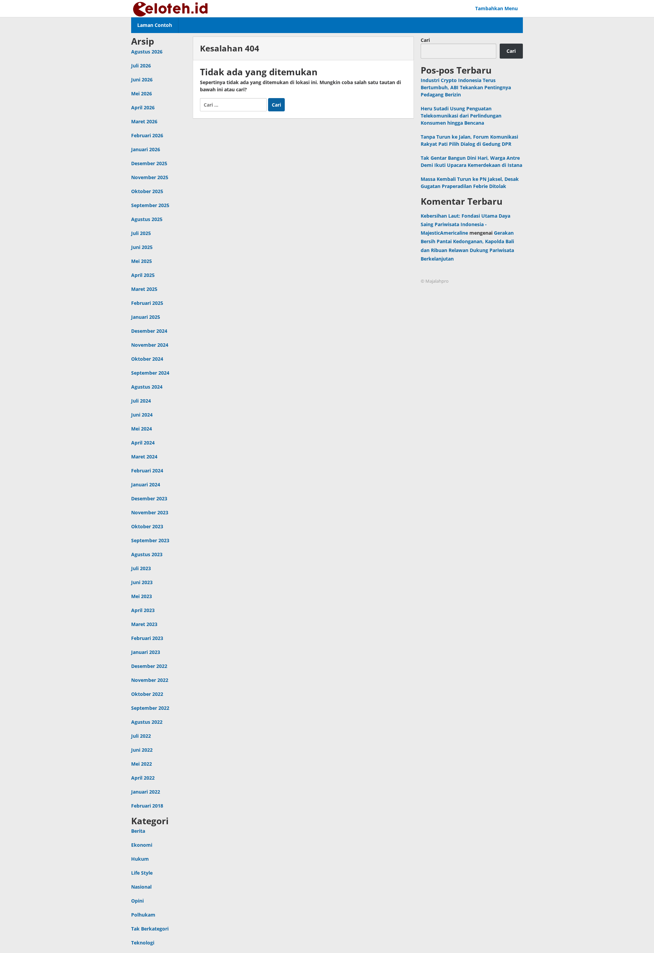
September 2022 (150, 708)
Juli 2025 (141, 233)
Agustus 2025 (146, 219)
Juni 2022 (142, 750)
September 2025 (150, 205)
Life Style (142, 873)
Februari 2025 (147, 303)
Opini (137, 900)
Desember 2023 (149, 498)
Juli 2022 (141, 736)
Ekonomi (141, 845)
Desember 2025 (149, 163)
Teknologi (142, 942)
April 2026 (143, 107)
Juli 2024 (141, 400)
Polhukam (143, 914)
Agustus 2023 (146, 554)
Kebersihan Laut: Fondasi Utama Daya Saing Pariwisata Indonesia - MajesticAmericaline (465, 224)
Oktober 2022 (147, 694)
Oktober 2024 (147, 359)
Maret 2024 (144, 456)
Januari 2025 (145, 317)
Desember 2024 (149, 331)
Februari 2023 (147, 638)
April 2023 (143, 610)
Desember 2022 (149, 666)
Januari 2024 (145, 484)
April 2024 (143, 442)
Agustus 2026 (146, 51)
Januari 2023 (145, 652)
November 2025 (149, 177)
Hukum (140, 859)
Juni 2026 (142, 79)
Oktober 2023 (147, 526)
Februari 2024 (147, 470)
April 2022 (143, 778)
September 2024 (150, 373)
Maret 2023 (144, 624)
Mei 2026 (141, 93)
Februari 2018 (147, 805)
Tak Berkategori (150, 928)
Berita (138, 831)
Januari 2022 (145, 791)
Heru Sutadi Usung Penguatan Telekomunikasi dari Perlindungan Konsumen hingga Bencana (461, 115)
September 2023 (150, 540)
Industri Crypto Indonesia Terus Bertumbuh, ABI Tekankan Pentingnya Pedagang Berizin (466, 87)
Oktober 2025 (147, 191)
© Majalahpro (435, 281)
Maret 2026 (144, 121)
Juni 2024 (142, 414)
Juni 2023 (142, 582)
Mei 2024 (141, 428)
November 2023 (149, 512)
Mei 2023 (141, 596)
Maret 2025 (144, 289)
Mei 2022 (141, 764)
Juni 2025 (142, 247)
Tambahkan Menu (496, 8)
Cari (425, 40)
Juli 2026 (141, 65)
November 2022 (149, 680)
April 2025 (143, 275)
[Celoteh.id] (171, 8)
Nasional (141, 887)
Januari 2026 (145, 149)
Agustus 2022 (146, 722)
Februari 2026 (147, 135)
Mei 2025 (141, 261)
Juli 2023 (141, 568)
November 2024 (149, 345)
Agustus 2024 (146, 387)
